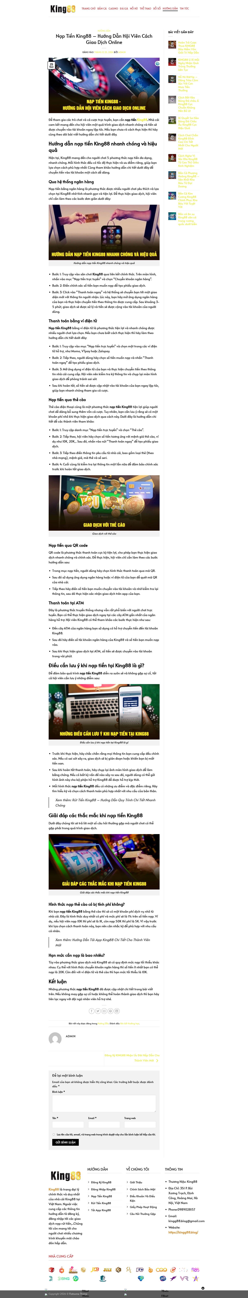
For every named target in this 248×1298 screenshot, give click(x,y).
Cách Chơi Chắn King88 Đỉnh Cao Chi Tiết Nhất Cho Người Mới (188, 141)
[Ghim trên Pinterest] (110, 1011)
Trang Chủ (88, 8)
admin (122, 52)
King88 (142, 120)
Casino (113, 8)
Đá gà (124, 8)
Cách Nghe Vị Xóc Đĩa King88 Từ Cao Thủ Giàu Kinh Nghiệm (188, 160)
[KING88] (63, 8)
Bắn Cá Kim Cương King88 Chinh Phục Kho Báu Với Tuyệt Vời (187, 200)
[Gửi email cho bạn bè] (104, 1011)
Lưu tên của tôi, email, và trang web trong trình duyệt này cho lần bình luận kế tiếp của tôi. (106, 1134)
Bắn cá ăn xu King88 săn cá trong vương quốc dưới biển (187, 219)
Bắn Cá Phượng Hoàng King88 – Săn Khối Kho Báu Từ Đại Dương (188, 179)
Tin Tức (184, 8)
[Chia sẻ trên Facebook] (92, 1011)
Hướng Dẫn (170, 8)
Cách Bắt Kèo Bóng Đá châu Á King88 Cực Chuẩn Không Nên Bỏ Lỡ (188, 104)
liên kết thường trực (129, 1023)
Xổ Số (157, 8)
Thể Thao (145, 8)
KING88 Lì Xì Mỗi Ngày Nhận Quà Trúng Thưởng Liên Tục (188, 64)
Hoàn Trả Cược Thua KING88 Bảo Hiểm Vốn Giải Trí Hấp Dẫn (188, 47)
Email (92, 1118)
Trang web (130, 1118)
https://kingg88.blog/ (183, 1232)
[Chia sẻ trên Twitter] (98, 1011)
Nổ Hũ (134, 8)
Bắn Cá (102, 8)
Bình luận (58, 1091)
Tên (55, 1118)
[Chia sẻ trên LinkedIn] (117, 1011)
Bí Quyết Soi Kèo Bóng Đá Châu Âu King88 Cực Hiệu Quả (188, 123)
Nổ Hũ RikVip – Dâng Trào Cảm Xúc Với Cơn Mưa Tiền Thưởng (188, 83)
